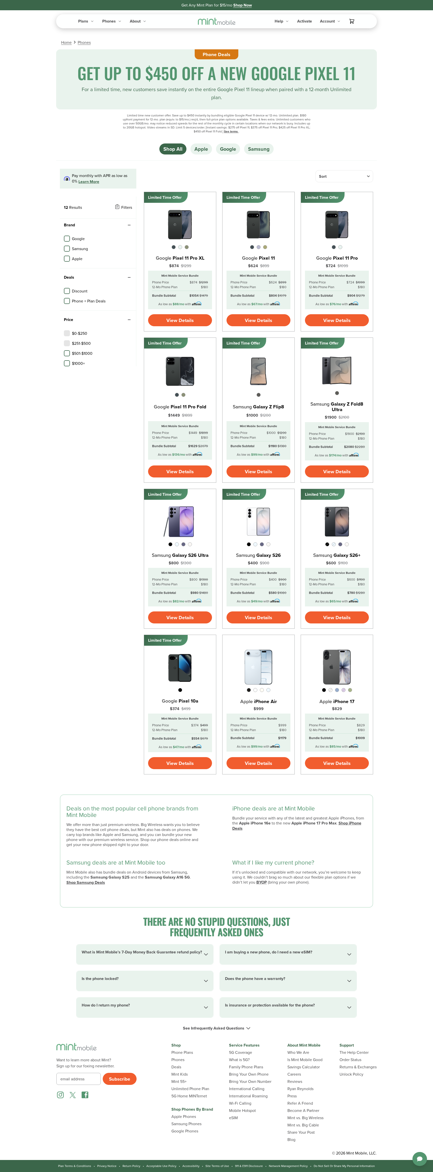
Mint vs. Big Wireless (305, 1117)
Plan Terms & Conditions (74, 1166)
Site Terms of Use (217, 1166)
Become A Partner (303, 1110)
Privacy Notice (107, 1166)
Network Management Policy (288, 1166)
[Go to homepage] (217, 21)
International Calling (246, 1088)
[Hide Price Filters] (129, 320)
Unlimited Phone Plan (190, 1088)
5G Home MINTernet (189, 1096)
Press (292, 1096)
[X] (73, 1095)
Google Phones (184, 1131)
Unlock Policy (351, 1074)
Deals (176, 1067)
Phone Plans (182, 1052)
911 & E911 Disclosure (249, 1166)
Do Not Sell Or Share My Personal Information (344, 1166)
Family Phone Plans (246, 1067)
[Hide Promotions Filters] (129, 277)
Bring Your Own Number (250, 1081)
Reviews (294, 1081)
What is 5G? (239, 1059)
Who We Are (298, 1052)
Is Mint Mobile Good (304, 1059)
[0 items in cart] (352, 21)
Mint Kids (179, 1074)
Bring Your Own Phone (249, 1074)
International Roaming (248, 1096)
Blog (291, 1139)
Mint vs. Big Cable (303, 1125)
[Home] (76, 1050)
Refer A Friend (300, 1103)
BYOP (261, 882)
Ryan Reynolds (300, 1088)
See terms (231, 131)
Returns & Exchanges (358, 1067)
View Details (180, 320)
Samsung (259, 148)
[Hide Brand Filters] (129, 225)
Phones (84, 42)
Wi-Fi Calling (240, 1103)
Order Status (350, 1059)
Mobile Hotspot (242, 1110)
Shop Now (242, 5)
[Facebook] (85, 1095)
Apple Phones (183, 1116)
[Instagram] (60, 1095)
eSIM (233, 1117)
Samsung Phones (186, 1123)
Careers (294, 1074)
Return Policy (131, 1166)
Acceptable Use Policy (161, 1166)
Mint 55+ (179, 1081)
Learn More (88, 182)
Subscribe (119, 1078)
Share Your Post (301, 1132)
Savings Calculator (303, 1067)
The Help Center (354, 1052)
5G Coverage (240, 1052)
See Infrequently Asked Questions (213, 1028)
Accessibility (190, 1166)
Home (66, 42)
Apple (201, 148)
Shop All (172, 148)
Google (228, 148)
